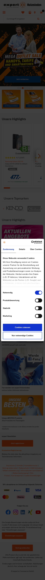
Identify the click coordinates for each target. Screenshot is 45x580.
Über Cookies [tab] (36, 249)
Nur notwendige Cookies (22, 335)
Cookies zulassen (22, 327)
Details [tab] (22, 249)
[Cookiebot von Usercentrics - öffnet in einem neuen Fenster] (31, 242)
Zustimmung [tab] (8, 249)
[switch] (38, 300)
